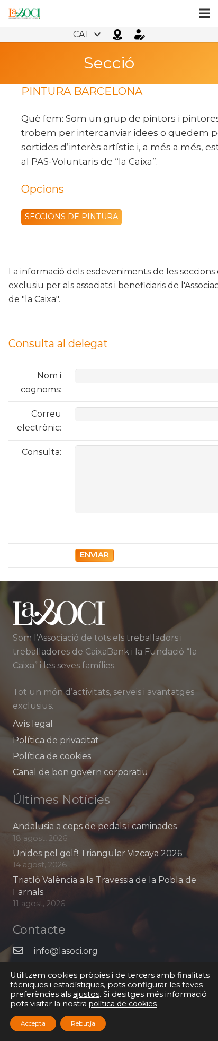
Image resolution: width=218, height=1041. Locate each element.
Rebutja (83, 1023)
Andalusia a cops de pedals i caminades (95, 826)
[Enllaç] (24, 13)
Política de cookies (52, 756)
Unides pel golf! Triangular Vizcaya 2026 (97, 853)
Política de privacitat (56, 740)
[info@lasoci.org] (23, 951)
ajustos (86, 994)
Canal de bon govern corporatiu (80, 772)
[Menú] (204, 13)
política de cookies (123, 1004)
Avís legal (33, 724)
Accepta (33, 1023)
